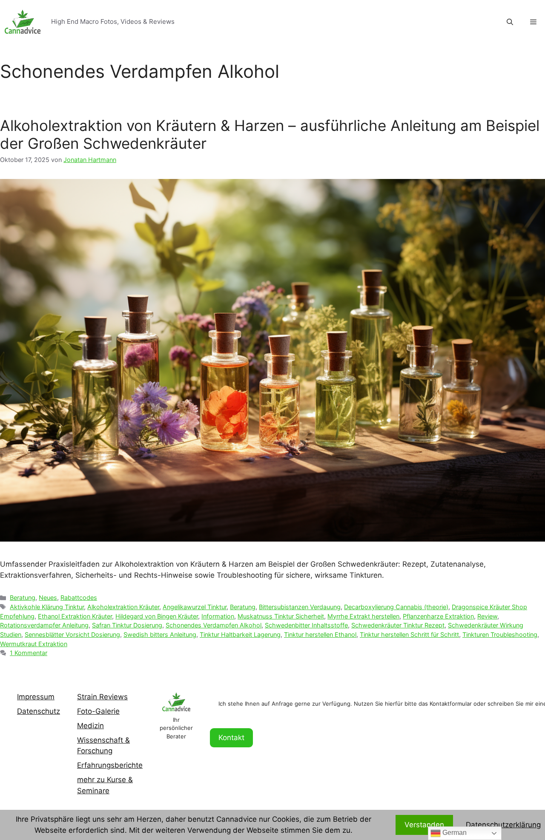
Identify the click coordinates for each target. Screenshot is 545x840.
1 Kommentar (28, 652)
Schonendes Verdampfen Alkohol (213, 625)
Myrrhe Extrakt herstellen (363, 616)
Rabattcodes (78, 597)
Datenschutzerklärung (503, 824)
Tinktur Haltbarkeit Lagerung (240, 634)
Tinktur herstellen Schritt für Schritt (409, 634)
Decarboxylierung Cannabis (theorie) (396, 606)
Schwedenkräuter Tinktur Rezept (398, 625)
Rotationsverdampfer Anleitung (44, 625)
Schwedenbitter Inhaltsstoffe (306, 625)
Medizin (90, 725)
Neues (48, 597)
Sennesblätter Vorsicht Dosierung (72, 634)
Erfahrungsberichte (110, 765)
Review (487, 616)
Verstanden (424, 824)
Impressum (35, 696)
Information (217, 616)
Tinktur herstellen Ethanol (320, 634)
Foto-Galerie (98, 711)
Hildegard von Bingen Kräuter (156, 616)
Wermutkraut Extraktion (33, 643)
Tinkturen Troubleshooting (499, 634)
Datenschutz (38, 711)
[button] (533, 22)
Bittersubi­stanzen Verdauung (300, 606)
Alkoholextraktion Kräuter (123, 606)
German (454, 832)
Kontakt (231, 737)
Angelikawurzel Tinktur (195, 606)
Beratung (22, 597)
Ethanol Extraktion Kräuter (75, 616)
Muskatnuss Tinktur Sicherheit (281, 616)
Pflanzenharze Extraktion (438, 616)
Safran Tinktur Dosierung (127, 625)
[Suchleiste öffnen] (510, 22)
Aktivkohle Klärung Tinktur (47, 606)
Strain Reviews (102, 696)
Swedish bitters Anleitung (159, 634)
